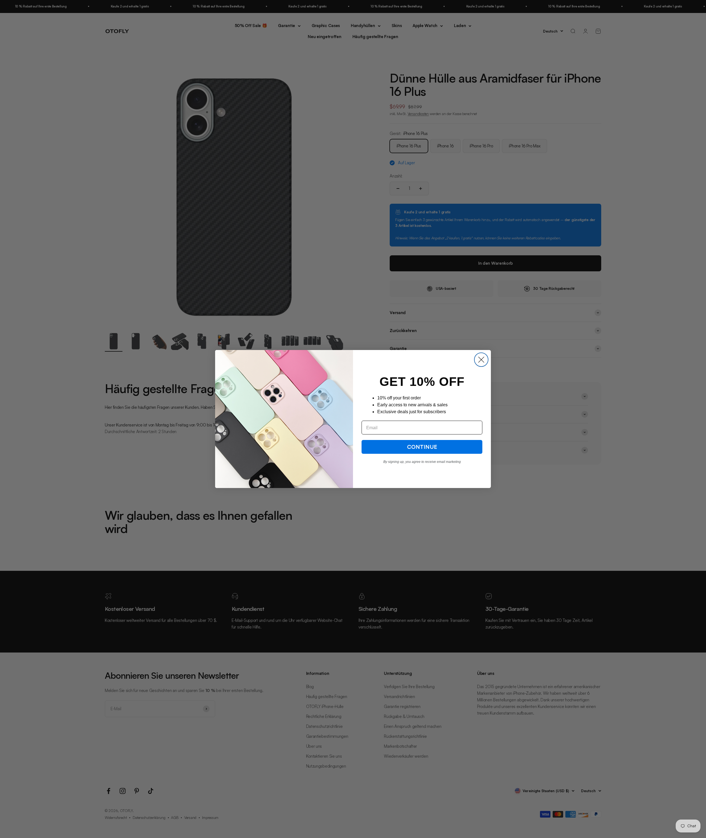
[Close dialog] (481, 360)
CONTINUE (422, 446)
